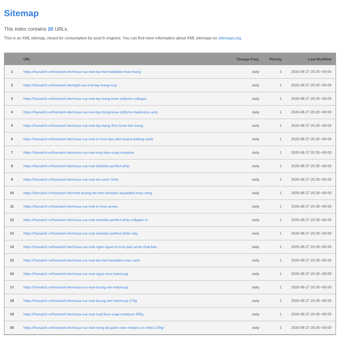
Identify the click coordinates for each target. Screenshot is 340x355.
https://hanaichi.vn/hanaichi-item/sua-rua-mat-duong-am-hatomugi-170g (80, 301)
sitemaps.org (229, 38)
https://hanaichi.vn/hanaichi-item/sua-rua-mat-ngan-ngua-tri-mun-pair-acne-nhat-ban (90, 247)
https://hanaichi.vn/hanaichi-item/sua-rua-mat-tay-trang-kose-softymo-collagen (85, 99)
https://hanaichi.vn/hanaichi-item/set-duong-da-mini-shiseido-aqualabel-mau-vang (87, 193)
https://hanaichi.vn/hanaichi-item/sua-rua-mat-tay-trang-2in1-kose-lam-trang (83, 125)
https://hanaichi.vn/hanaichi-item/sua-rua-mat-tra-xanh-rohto (70, 179)
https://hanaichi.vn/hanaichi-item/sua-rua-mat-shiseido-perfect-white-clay (80, 233)
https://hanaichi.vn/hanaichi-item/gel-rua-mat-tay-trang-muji (70, 85)
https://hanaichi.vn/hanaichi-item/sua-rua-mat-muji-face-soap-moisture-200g (83, 314)
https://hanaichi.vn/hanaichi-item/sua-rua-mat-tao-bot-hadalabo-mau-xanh (81, 260)
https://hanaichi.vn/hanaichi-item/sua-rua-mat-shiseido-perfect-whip (76, 166)
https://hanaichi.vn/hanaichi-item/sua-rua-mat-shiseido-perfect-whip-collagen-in (85, 220)
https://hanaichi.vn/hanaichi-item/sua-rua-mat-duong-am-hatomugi (75, 287)
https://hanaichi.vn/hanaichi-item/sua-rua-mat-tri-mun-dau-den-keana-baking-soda (88, 139)
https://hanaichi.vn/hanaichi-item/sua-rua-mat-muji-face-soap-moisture (78, 152)
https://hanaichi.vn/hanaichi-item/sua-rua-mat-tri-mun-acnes (70, 206)
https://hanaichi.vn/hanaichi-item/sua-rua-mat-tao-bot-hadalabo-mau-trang (82, 72)
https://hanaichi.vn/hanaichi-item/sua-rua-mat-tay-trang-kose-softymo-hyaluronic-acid (90, 112)
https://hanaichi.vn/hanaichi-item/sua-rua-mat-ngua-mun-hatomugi (75, 274)
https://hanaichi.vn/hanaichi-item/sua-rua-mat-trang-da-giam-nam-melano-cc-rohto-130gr (93, 328)
